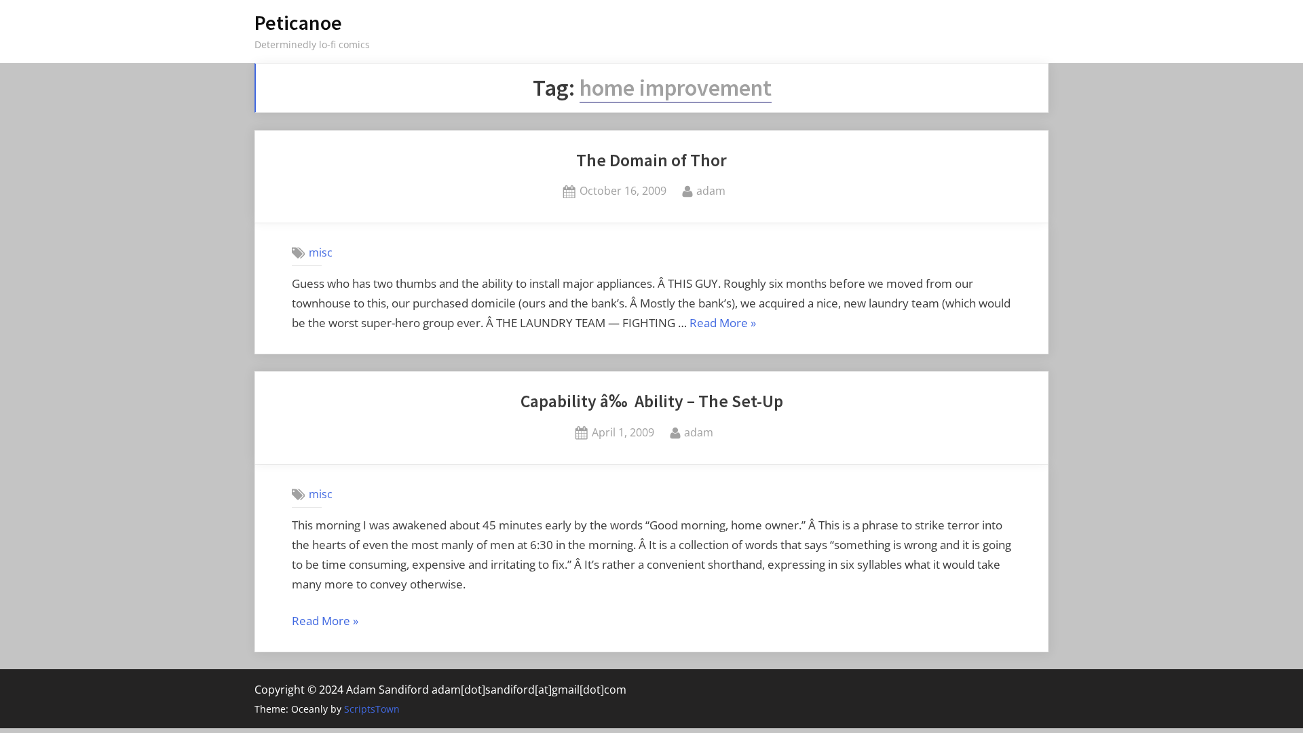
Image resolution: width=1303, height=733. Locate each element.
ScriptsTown (372, 708)
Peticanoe (298, 22)
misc (321, 252)
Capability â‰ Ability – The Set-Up (652, 401)
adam (710, 190)
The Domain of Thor (651, 160)
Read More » (723, 324)
